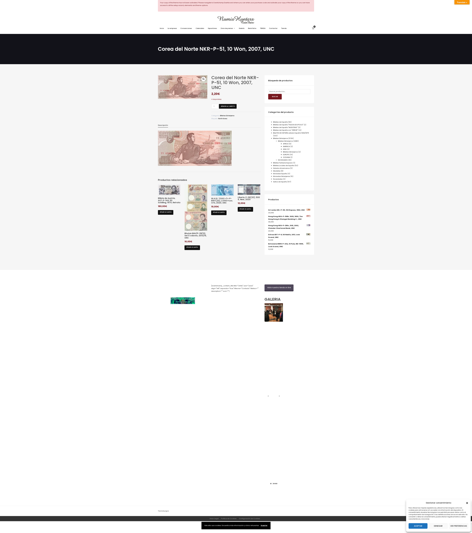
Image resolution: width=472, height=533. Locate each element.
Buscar (275, 97)
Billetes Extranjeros (227, 116)
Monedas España (280, 173)
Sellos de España (280, 182)
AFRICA (285, 144)
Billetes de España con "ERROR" (285, 130)
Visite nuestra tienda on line (279, 287)
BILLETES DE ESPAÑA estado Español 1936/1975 (291, 133)
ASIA (285, 149)
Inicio (162, 28)
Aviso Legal (214, 518)
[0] (313, 28)
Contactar (273, 28)
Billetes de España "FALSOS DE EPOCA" (288, 125)
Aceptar (418, 526)
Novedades (278, 179)
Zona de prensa (227, 28)
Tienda (284, 28)
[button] (467, 503)
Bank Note (252, 28)
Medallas (276, 171)
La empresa (172, 28)
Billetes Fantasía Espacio (283, 163)
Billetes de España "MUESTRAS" (285, 127)
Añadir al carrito (228, 106)
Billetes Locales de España (283, 165)
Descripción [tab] (163, 125)
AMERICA (286, 146)
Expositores (212, 28)
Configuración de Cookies (249, 518)
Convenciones (186, 28)
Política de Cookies (228, 518)
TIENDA (262, 28)
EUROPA (286, 154)
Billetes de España (280, 122)
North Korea (222, 119)
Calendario (200, 28)
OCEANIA (286, 157)
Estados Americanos (281, 168)
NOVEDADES (283, 160)
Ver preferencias (458, 526)
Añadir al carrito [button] (166, 212)
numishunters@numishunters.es (224, 296)
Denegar (438, 526)
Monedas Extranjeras (281, 176)
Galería (241, 28)
